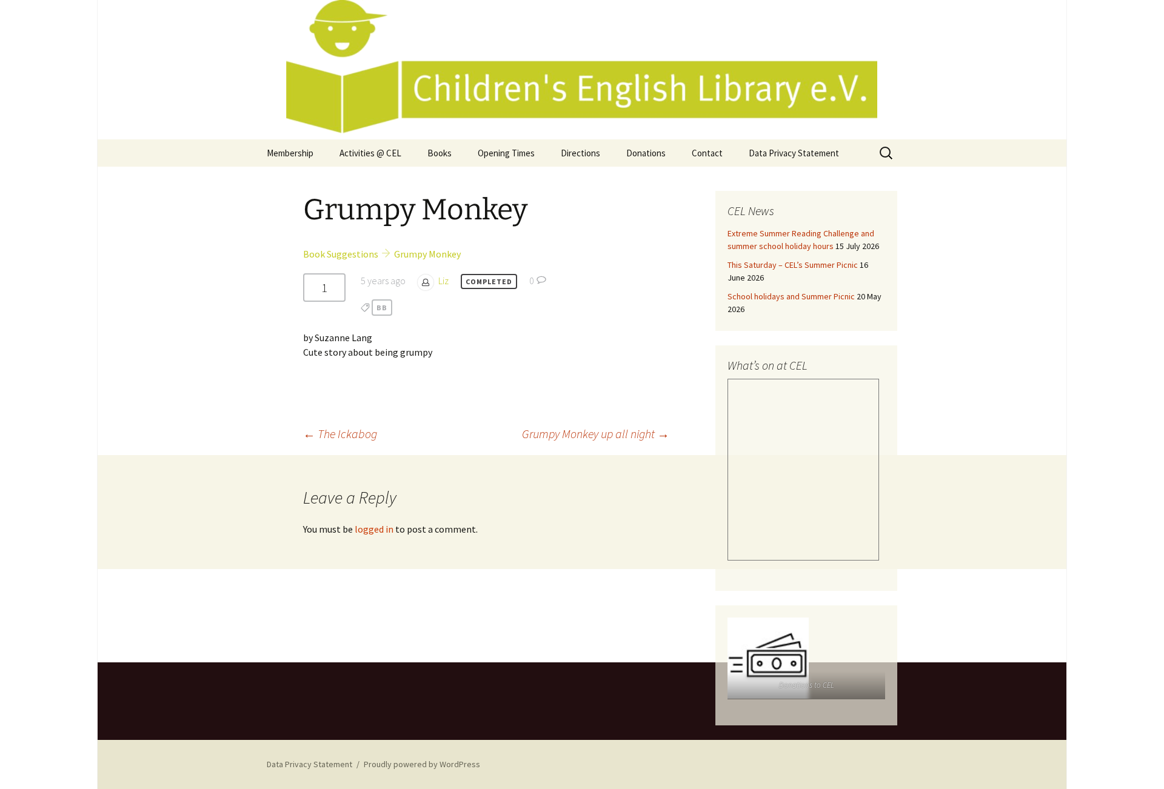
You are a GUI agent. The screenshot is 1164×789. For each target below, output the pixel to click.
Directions (580, 153)
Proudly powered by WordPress (422, 764)
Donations (646, 153)
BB (381, 307)
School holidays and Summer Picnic (791, 296)
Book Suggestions (340, 254)
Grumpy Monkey (427, 254)
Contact (707, 153)
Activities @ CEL (370, 153)
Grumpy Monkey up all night (595, 433)
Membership (290, 153)
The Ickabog (340, 433)
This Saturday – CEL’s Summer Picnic (793, 264)
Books (439, 153)
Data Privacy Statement (794, 153)
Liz (443, 281)
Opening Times (506, 153)
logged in (374, 529)
